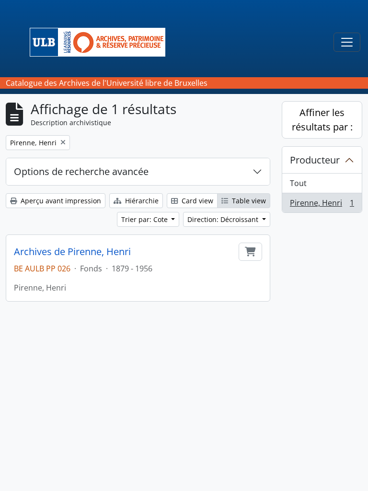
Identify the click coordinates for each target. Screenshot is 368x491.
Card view (196, 200)
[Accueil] (101, 42)
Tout (298, 183)
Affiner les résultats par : (322, 119)
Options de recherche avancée (81, 171)
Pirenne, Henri (321, 205)
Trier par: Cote (145, 219)
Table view (248, 200)
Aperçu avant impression (60, 200)
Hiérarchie (141, 200)
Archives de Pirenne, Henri (72, 251)
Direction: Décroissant (223, 219)
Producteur (315, 159)
